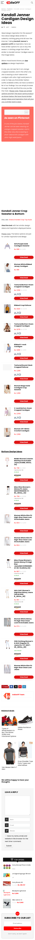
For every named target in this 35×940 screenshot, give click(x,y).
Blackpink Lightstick (19, 891)
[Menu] (2, 2)
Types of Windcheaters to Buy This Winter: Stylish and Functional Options (9, 732)
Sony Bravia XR (17, 882)
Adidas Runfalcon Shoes (24, 728)
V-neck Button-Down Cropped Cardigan (23, 409)
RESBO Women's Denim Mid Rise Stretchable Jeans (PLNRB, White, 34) (23, 462)
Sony (13, 869)
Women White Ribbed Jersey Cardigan (23, 265)
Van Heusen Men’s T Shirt (9, 768)
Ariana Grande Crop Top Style (20, 220)
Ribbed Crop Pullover (22, 305)
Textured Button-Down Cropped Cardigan (23, 286)
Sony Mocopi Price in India (21, 865)
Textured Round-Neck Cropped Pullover (23, 366)
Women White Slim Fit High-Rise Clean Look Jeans (23, 667)
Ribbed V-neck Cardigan (20, 345)
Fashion (10, 9)
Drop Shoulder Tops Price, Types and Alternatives (25, 763)
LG (13, 877)
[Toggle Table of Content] (25, 112)
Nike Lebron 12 (17, 900)
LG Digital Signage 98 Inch (21, 874)
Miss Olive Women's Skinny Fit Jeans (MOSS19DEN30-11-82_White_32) (22, 490)
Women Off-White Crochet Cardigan (21, 430)
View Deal (24, 257)
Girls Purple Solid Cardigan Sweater (21, 245)
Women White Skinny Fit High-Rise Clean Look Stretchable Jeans (24, 621)
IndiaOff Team (18, 694)
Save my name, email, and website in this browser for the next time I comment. (16, 839)
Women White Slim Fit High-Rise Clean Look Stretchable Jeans (23, 517)
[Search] (32, 2)
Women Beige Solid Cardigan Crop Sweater (22, 388)
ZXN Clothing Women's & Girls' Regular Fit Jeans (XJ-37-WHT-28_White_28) (23, 644)
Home (3, 9)
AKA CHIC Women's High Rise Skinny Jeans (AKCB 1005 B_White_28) (23, 593)
